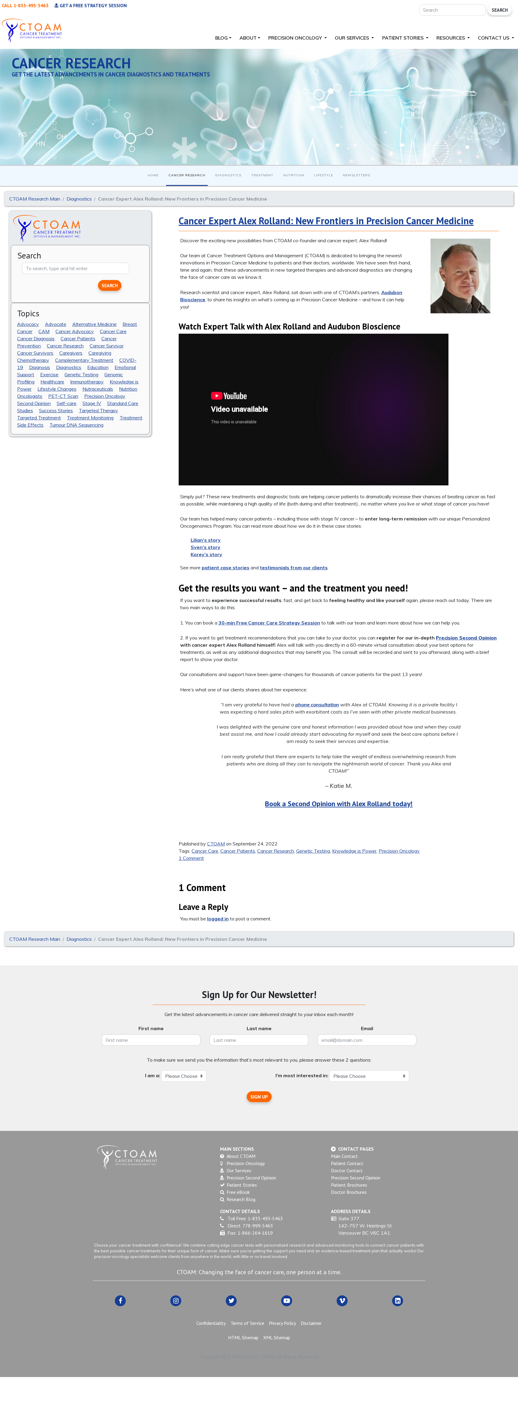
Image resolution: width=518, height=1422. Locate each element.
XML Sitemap (276, 1337)
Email (367, 1028)
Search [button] (110, 285)
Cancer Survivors (35, 353)
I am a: (152, 1075)
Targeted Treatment (39, 417)
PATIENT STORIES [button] (403, 38)
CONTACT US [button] (494, 38)
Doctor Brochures (349, 1192)
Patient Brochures (349, 1185)
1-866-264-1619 (255, 1233)
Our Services (239, 1170)
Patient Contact (347, 1163)
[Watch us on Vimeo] (342, 1301)
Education (98, 367)
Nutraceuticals (97, 389)
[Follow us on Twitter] (231, 1301)
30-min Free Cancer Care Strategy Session (269, 623)
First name (151, 1028)
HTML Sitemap (243, 1337)
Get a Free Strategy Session (92, 5)
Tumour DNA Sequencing (76, 425)
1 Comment (191, 858)
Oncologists (29, 396)
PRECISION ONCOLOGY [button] (295, 38)
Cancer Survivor (107, 345)
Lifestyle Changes (56, 389)
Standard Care (122, 403)
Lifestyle (323, 175)
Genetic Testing (81, 374)
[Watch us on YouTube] (286, 1301)
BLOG (221, 38)
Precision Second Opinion (251, 1178)
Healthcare (52, 381)
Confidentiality (211, 1323)
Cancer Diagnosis (36, 338)
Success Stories (56, 410)
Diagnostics (228, 175)
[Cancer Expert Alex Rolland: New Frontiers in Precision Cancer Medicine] (460, 276)
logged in (218, 919)
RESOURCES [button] (451, 38)
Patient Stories (242, 1185)
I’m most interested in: (301, 1075)
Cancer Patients (78, 338)
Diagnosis (39, 367)
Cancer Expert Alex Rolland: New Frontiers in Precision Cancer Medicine (326, 220)
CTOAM (216, 844)
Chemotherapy (33, 360)
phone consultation (317, 705)
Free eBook (238, 1192)
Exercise (49, 374)
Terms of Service (247, 1323)
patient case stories (225, 568)
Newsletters (356, 175)
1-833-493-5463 (265, 1218)
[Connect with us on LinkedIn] (397, 1301)
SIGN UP (259, 1097)
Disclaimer (311, 1323)
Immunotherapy (87, 381)
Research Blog (241, 1199)
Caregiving (99, 353)
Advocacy (28, 324)
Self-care (66, 403)
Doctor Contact (347, 1170)
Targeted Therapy (98, 410)
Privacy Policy (282, 1323)
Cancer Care (113, 331)
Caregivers (70, 353)
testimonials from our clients (294, 568)
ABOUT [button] (248, 38)
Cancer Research (186, 175)
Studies (25, 410)
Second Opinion (34, 403)
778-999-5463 (258, 1226)
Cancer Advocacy (74, 331)
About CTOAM (241, 1156)
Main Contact (344, 1156)
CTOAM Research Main (34, 199)
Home (153, 175)
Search (500, 10)
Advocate (55, 324)
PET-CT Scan (63, 396)
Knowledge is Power (354, 851)
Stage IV (91, 403)
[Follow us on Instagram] (175, 1301)
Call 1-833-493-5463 (25, 5)
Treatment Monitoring (90, 417)
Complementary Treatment (84, 360)
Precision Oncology (104, 396)
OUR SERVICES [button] (352, 38)
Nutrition (293, 175)
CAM (43, 331)
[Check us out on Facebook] (120, 1301)
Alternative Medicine (94, 324)
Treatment (262, 175)
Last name (259, 1028)
